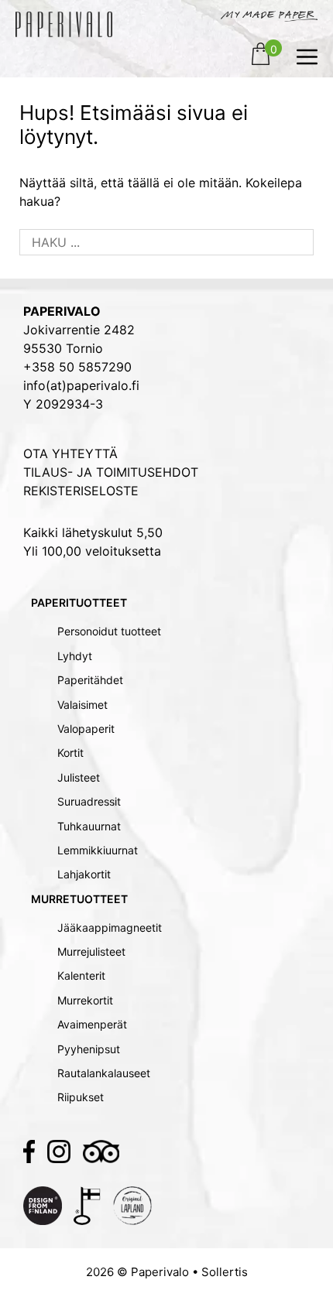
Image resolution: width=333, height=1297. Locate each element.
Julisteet (78, 777)
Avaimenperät (92, 1024)
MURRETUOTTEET (79, 898)
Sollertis (224, 1271)
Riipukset (80, 1097)
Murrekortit (85, 1000)
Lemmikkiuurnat (97, 850)
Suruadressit (89, 801)
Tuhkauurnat (89, 826)
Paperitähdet (90, 679)
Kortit (70, 752)
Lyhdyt (74, 655)
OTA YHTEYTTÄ (70, 453)
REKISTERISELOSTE (81, 490)
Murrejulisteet (91, 951)
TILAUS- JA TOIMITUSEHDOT (110, 472)
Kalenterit (81, 975)
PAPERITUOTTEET (79, 602)
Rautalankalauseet (103, 1073)
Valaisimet (82, 704)
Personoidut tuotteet (109, 631)
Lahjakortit (84, 874)
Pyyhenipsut (88, 1049)
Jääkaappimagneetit (109, 927)
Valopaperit (86, 728)
